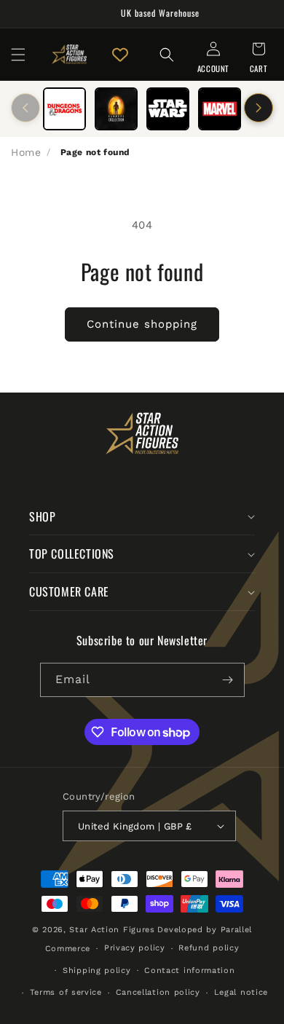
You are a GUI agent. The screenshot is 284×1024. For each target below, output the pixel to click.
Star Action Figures (111, 929)
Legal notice (241, 992)
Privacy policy (134, 948)
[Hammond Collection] (116, 108)
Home (26, 152)
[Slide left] (25, 107)
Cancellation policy (158, 992)
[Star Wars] (167, 108)
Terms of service (66, 992)
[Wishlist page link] (120, 55)
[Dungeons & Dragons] (64, 108)
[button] (18, 55)
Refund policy (208, 948)
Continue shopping (142, 324)
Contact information (189, 970)
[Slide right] (258, 107)
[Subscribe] (228, 680)
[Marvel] (219, 108)
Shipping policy (97, 970)
